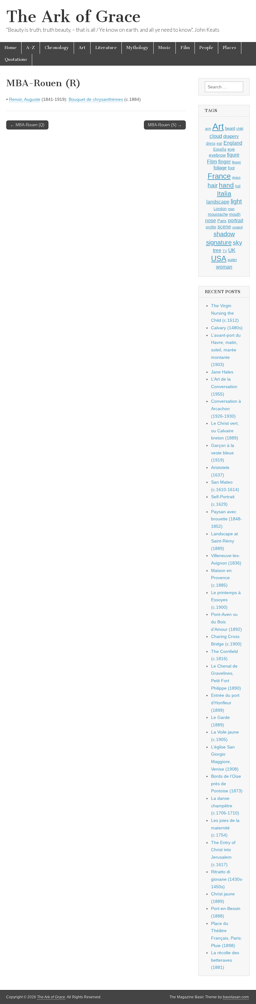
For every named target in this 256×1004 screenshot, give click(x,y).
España (219, 149)
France (219, 176)
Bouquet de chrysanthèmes (96, 99)
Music (164, 47)
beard (230, 128)
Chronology (57, 47)
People (206, 47)
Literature (106, 47)
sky (237, 242)
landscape (217, 201)
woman (224, 267)
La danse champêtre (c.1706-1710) (225, 805)
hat (237, 186)
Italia (224, 193)
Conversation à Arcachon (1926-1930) (226, 408)
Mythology (137, 47)
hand (226, 185)
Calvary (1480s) (227, 327)
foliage (220, 167)
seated (237, 227)
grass (236, 177)
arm (208, 128)
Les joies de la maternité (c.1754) (225, 827)
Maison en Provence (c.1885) (221, 578)
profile (211, 227)
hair (213, 185)
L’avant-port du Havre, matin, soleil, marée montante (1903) (226, 350)
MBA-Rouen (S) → (165, 125)
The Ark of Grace (73, 16)
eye (231, 149)
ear (219, 143)
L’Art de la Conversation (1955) (224, 386)
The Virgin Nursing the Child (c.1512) (225, 313)
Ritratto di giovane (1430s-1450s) (227, 879)
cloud (215, 136)
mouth (234, 214)
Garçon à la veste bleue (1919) (222, 452)
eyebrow (217, 154)
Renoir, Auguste (24, 99)
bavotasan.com (236, 997)
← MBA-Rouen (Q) (27, 125)
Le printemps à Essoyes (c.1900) (226, 600)
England (233, 143)
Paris (222, 221)
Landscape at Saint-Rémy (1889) (224, 541)
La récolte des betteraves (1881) (225, 960)
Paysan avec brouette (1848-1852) (226, 519)
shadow (224, 234)
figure (233, 154)
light (236, 201)
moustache (218, 214)
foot (231, 168)
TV (225, 251)
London (220, 209)
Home (11, 47)
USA (218, 258)
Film (185, 47)
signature (219, 242)
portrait (235, 220)
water (232, 260)
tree (217, 250)
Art (82, 47)
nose (210, 220)
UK (231, 250)
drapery (231, 136)
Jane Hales (222, 371)
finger (224, 161)
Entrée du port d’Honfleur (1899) (225, 702)
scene (224, 226)
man (231, 209)
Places (229, 47)
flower (236, 162)
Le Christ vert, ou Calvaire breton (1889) (225, 430)
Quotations (16, 59)
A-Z (30, 47)
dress (210, 143)
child (239, 128)
